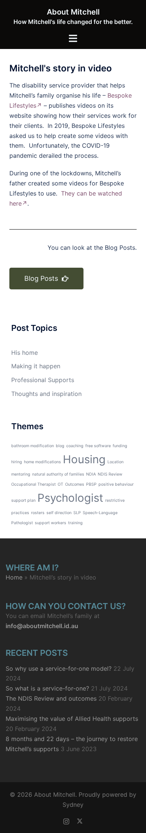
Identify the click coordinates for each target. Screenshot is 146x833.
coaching (74, 445)
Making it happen (35, 366)
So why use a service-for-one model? (59, 668)
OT (60, 484)
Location (115, 461)
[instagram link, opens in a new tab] (66, 820)
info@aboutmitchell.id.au (42, 626)
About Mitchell (73, 11)
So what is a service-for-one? (47, 688)
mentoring (20, 474)
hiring (16, 461)
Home (14, 577)
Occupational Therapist (33, 484)
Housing (84, 459)
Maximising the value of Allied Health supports (72, 718)
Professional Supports (42, 380)
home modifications (42, 461)
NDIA (91, 474)
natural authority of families (58, 474)
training (75, 522)
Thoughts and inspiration (46, 393)
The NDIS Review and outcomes (51, 698)
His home (24, 352)
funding (120, 445)
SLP (77, 512)
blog (60, 445)
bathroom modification (32, 445)
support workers (50, 522)
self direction (59, 512)
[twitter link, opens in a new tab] (80, 820)
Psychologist (70, 497)
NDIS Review (110, 474)
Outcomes (74, 484)
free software (98, 445)
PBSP (91, 484)
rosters (38, 512)
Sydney (73, 804)
